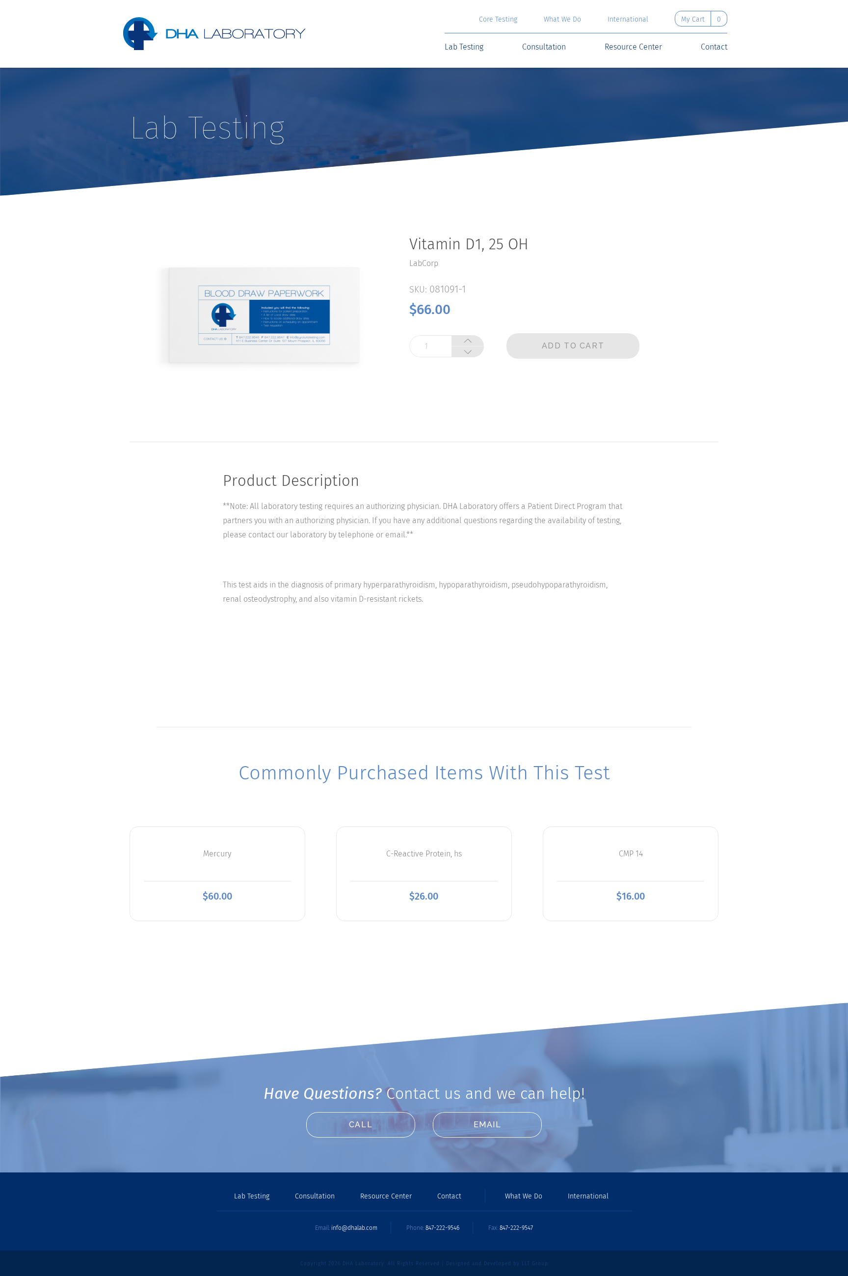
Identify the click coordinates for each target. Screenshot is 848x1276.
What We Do (562, 19)
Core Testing (498, 19)
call (360, 1124)
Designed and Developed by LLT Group (497, 1264)
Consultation (544, 47)
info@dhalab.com (354, 1228)
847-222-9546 (442, 1228)
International (628, 19)
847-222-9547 (516, 1228)
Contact (714, 47)
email (488, 1124)
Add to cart (573, 345)
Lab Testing (464, 47)
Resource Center (633, 47)
